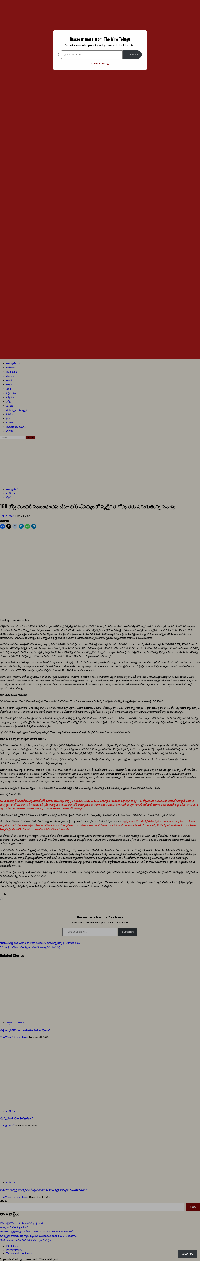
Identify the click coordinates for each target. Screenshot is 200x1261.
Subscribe (132, 54)
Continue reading (100, 63)
